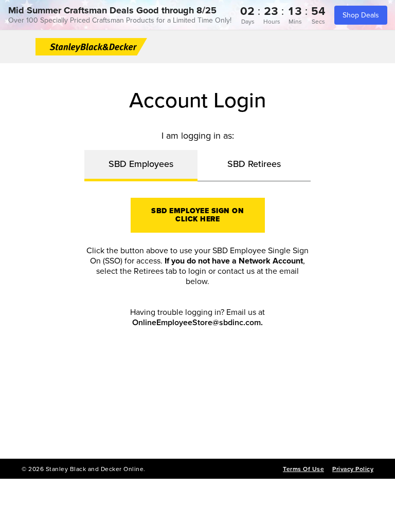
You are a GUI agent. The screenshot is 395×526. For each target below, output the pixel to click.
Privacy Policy (352, 469)
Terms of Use (303, 469)
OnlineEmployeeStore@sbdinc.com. (197, 322)
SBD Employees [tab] (141, 164)
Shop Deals (361, 15)
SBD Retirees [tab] (254, 164)
